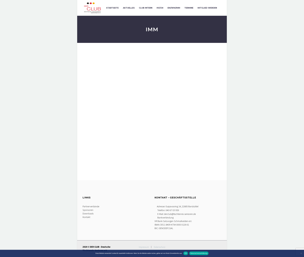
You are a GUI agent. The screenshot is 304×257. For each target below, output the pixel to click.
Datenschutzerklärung (198, 253)
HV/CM (160, 8)
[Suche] (221, 8)
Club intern (145, 8)
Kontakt (86, 217)
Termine (188, 8)
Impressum (144, 247)
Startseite (112, 8)
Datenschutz (159, 247)
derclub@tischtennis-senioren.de (180, 213)
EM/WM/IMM (174, 8)
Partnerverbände (91, 206)
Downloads (88, 213)
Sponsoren (88, 209)
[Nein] (301, 253)
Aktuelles (129, 8)
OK (186, 253)
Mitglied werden (207, 8)
